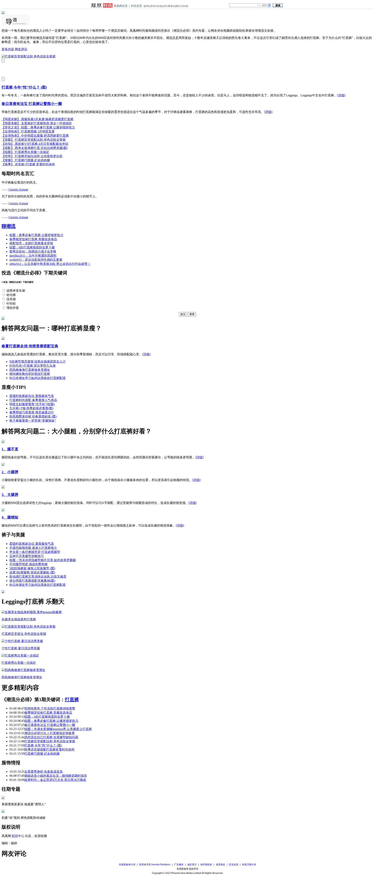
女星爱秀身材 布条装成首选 (43, 771)
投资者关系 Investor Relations (155, 864)
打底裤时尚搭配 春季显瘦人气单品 (33, 400)
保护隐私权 (206, 864)
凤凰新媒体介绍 (127, 864)
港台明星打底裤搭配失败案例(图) (32, 580)
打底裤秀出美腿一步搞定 (19, 662)
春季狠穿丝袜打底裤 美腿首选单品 (33, 239)
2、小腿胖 (10, 472)
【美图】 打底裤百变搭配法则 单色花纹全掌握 (34, 139)
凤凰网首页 (121, 5)
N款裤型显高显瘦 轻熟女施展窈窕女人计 (37, 361)
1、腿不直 (10, 449)
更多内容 (8, 49)
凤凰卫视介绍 (249, 864)
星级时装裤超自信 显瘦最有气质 (31, 396)
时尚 (15, 836)
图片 (178, 6)
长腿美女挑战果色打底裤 (19, 619)
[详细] (341, 95)
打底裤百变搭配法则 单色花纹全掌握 (49, 741)
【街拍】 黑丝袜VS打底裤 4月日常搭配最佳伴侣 (35, 143)
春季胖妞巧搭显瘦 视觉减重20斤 (31, 412)
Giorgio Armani (18, 189)
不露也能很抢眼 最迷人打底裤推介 (33, 547)
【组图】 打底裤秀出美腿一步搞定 (25, 152)
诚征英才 (192, 864)
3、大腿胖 (10, 495)
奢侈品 (171, 6)
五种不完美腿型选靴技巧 (26, 556)
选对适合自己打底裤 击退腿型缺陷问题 (51, 737)
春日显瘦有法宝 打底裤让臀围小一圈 (32, 104)
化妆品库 (161, 6)
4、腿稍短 (10, 517)
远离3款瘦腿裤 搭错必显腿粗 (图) (32, 572)
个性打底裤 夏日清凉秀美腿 (21, 648)
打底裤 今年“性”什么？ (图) (24, 87)
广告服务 (179, 864)
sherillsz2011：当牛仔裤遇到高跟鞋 (33, 255)
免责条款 (220, 864)
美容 (153, 6)
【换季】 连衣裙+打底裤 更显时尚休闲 (28, 164)
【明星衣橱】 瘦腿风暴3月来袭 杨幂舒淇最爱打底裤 (37, 119)
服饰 (146, 6)
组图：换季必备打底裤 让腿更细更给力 (36, 235)
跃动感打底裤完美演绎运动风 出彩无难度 (37, 576)
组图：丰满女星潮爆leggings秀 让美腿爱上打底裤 (58, 729)
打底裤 (72, 699)
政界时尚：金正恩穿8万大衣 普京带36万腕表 (55, 779)
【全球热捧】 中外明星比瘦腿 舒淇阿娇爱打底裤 (35, 135)
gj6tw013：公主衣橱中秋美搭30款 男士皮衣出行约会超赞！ (50, 263)
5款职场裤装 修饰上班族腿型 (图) (32, 568)
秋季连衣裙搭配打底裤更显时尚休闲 (49, 749)
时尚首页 (136, 5)
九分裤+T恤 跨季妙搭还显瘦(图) (31, 408)
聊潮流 (9, 226)
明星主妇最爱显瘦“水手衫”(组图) (32, 404)
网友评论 (21, 49)
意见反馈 (233, 864)
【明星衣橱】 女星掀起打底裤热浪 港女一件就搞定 (37, 123)
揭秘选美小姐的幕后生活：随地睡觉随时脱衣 (55, 775)
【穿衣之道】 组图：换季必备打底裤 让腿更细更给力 (38, 127)
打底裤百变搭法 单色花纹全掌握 (24, 633)
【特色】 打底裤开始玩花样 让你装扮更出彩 (32, 156)
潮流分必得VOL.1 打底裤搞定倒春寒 (49, 733)
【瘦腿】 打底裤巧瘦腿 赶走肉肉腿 (26, 160)
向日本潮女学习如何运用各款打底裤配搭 (37, 378)
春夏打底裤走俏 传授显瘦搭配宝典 (30, 346)
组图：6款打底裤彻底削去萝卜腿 (32, 247)
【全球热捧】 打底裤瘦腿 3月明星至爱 (28, 131)
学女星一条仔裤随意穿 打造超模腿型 (34, 552)
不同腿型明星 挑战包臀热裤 (28, 564)
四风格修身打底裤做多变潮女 (29, 369)
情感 (185, 6)
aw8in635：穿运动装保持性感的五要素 (35, 259)
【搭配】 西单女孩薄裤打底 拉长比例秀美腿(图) (35, 148)
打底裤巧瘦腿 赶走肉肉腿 (42, 753)
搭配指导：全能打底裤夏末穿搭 (31, 243)
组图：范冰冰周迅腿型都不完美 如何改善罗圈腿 (42, 560)
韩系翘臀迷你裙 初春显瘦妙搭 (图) (33, 416)
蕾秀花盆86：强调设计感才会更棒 (32, 251)
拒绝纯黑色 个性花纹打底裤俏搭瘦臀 (49, 708)
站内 (264, 5)
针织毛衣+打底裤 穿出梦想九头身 (32, 365)
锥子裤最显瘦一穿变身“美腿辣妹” (32, 420)
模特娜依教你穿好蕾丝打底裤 (29, 373)
